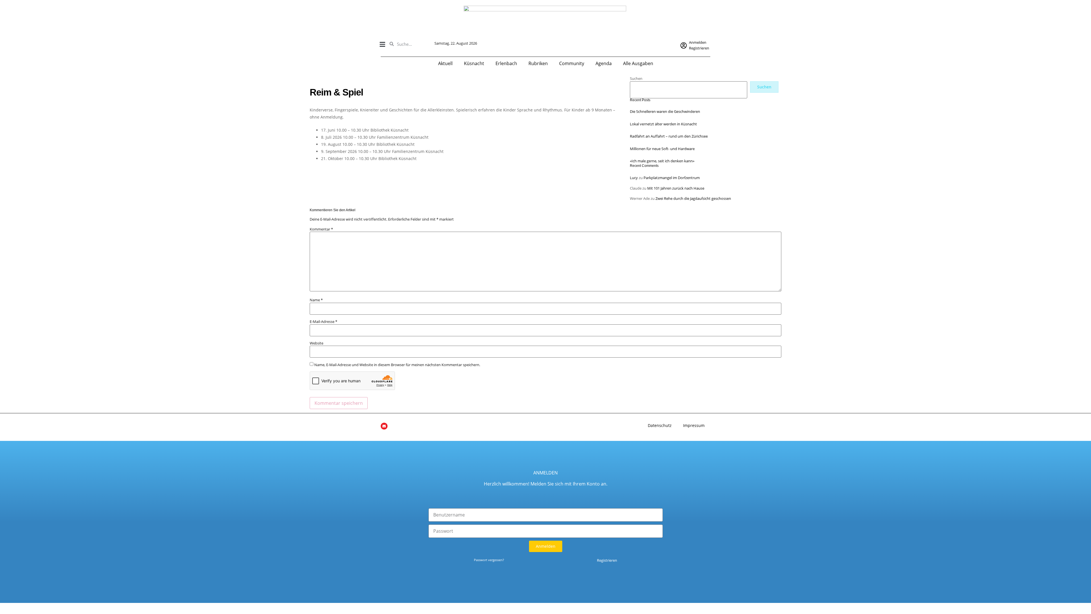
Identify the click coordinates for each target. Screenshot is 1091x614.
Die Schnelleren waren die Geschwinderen (665, 111)
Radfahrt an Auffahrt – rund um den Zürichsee (669, 136)
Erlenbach (506, 63)
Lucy (634, 177)
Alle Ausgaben (638, 63)
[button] (382, 44)
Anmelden (697, 42)
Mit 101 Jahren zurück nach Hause (675, 188)
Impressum (694, 425)
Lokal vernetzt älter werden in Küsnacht (663, 123)
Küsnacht (474, 63)
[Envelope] (384, 426)
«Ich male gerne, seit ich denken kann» (662, 160)
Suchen (636, 78)
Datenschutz (660, 425)
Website (316, 343)
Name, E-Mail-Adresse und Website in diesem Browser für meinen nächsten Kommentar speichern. (397, 365)
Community (571, 63)
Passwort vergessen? (489, 560)
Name (316, 300)
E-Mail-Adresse (323, 321)
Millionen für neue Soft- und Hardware (662, 148)
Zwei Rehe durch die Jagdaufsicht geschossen (693, 198)
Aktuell (445, 63)
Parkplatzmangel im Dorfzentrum (672, 177)
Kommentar (321, 229)
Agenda (604, 63)
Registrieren (699, 48)
